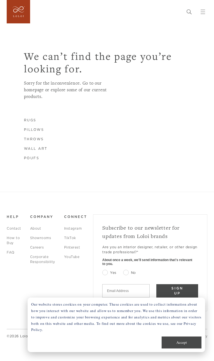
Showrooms (40, 238)
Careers (37, 247)
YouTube (72, 257)
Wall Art (36, 148)
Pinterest (72, 247)
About (35, 228)
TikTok (70, 238)
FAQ (10, 252)
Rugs (30, 120)
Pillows (34, 129)
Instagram (73, 228)
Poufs (32, 158)
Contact (14, 228)
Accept (181, 342)
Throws (34, 139)
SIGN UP (177, 290)
